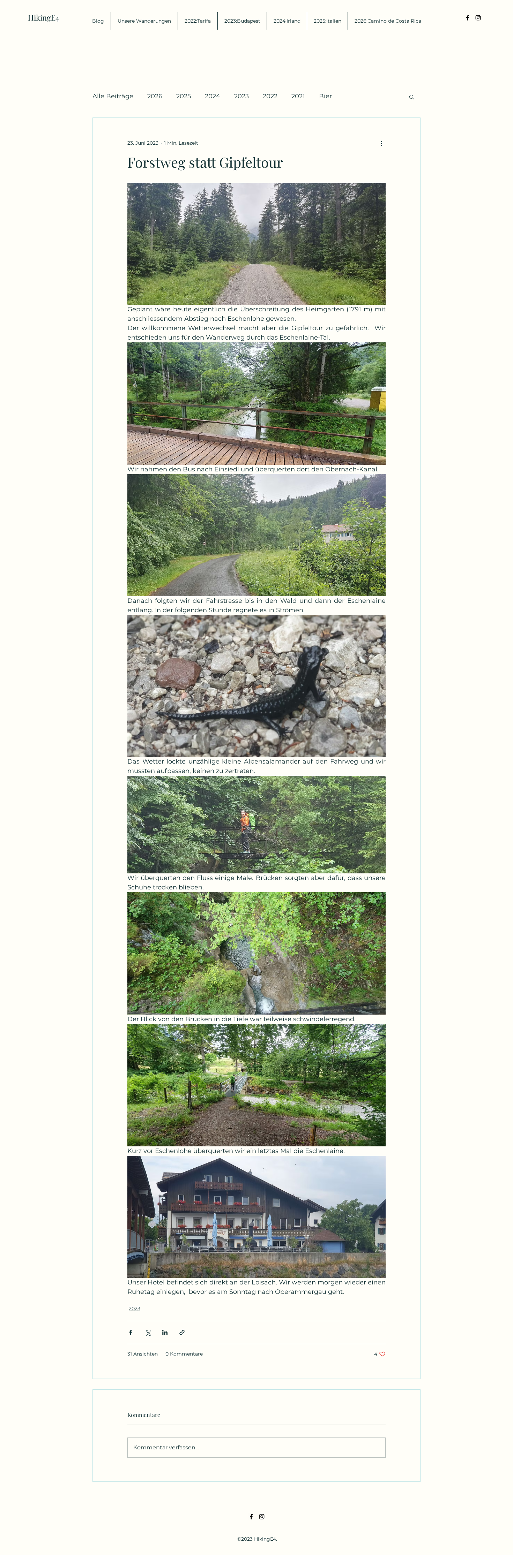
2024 (212, 96)
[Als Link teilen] (182, 1332)
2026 (154, 96)
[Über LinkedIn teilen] (165, 1332)
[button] (411, 96)
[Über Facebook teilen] (130, 1332)
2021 (298, 96)
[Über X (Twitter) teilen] (147, 1332)
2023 (241, 96)
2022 (270, 96)
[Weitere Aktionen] (381, 143)
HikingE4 (43, 17)
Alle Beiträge (112, 96)
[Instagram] (478, 17)
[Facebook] (467, 17)
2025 (183, 96)
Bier (325, 96)
